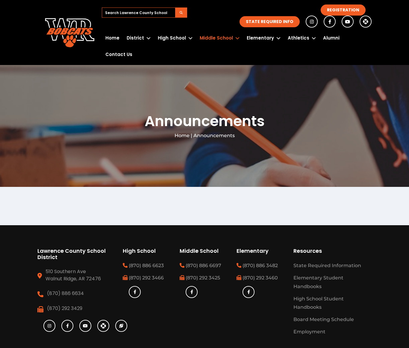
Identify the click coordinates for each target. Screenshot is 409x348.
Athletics (298, 38)
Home (112, 38)
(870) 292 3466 (146, 278)
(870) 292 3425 (202, 278)
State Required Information (327, 265)
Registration (343, 10)
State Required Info (269, 22)
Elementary (260, 38)
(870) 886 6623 (146, 265)
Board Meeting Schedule (323, 319)
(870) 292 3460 (259, 278)
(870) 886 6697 (202, 265)
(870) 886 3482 (259, 265)
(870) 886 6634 (65, 293)
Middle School (216, 38)
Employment (309, 332)
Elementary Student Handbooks (318, 282)
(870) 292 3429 (64, 308)
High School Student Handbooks (318, 303)
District (135, 38)
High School (172, 38)
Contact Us (118, 54)
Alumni (331, 38)
